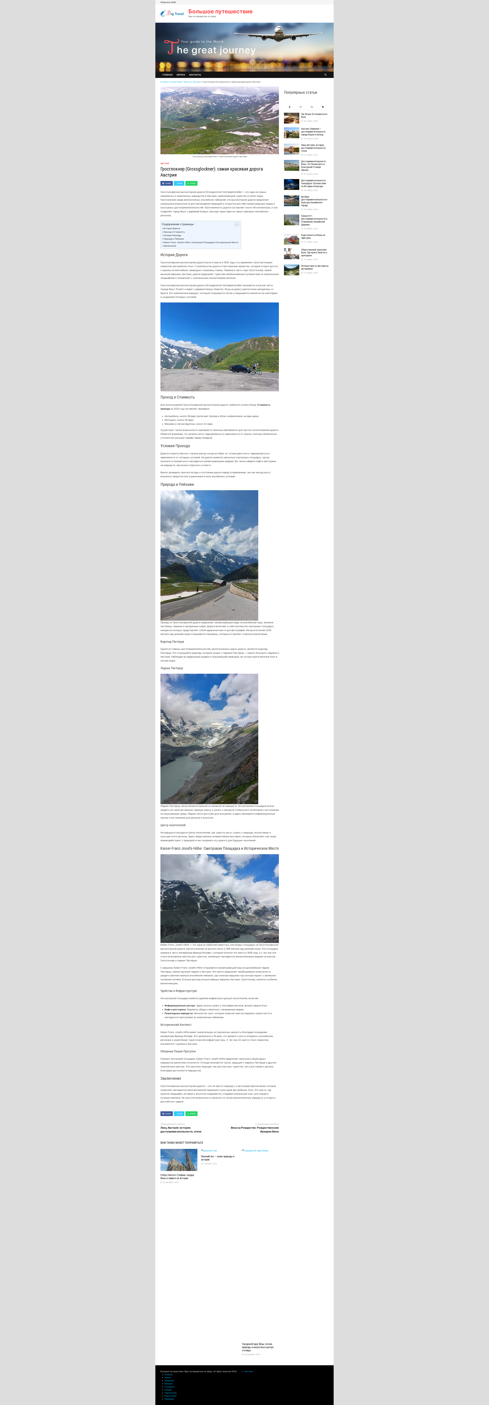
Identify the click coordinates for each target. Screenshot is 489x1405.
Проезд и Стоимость (174, 232)
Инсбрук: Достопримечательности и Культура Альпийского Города (314, 201)
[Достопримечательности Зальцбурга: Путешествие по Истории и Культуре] (291, 180)
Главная (167, 74)
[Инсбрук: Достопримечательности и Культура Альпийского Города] (291, 197)
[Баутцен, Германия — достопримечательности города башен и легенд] (291, 129)
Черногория (171, 1393)
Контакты (195, 74)
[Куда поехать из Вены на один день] (291, 235)
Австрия (164, 163)
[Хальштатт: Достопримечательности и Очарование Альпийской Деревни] (291, 216)
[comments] (311, 107)
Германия (169, 1399)
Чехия (168, 1377)
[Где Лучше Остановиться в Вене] (291, 114)
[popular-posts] (289, 107)
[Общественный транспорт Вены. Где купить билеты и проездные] (291, 250)
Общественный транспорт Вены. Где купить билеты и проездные (314, 252)
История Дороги (171, 228)
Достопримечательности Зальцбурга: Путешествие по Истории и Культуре (313, 183)
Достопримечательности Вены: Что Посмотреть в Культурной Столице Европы (313, 165)
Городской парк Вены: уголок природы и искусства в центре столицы (258, 1347)
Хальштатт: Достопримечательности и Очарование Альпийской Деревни (314, 220)
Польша (168, 1374)
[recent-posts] (300, 107)
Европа (181, 74)
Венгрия (169, 1383)
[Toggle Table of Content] (235, 224)
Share (168, 183)
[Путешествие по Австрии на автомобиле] (291, 266)
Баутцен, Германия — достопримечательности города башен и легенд (313, 131)
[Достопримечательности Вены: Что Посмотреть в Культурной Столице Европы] (291, 161)
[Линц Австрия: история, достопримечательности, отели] (291, 145)
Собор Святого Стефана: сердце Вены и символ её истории (177, 1176)
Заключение (169, 246)
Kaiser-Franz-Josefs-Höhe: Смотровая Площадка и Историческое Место (200, 242)
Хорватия (169, 1380)
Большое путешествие (220, 11)
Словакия (169, 1386)
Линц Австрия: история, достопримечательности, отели (313, 148)
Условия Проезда (172, 235)
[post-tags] (323, 107)
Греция (168, 1389)
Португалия (170, 1396)
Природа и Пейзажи (173, 239)
